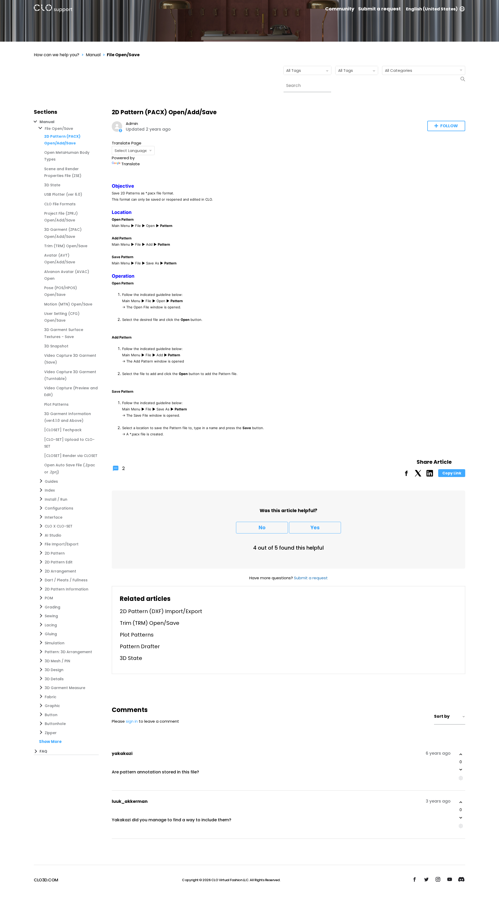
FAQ (43, 751)
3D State (52, 185)
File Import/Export (61, 544)
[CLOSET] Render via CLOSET (70, 455)
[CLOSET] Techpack (63, 430)
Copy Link (451, 473)
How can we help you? (56, 55)
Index (50, 490)
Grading (52, 607)
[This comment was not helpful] (461, 769)
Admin (132, 123)
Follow (449, 126)
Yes (315, 527)
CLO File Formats (60, 204)
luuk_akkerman (130, 801)
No (262, 527)
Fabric (50, 697)
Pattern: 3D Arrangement (68, 651)
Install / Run (56, 499)
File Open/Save (123, 55)
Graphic (52, 705)
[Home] (53, 9)
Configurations (59, 508)
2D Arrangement (60, 571)
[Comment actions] (460, 778)
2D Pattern (55, 553)
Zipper (51, 732)
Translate (130, 164)
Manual (93, 55)
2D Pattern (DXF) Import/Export (161, 611)
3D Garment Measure (65, 687)
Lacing (51, 625)
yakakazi (122, 753)
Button (51, 714)
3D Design (54, 669)
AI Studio (53, 535)
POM (49, 598)
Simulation (54, 643)
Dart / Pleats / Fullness (66, 580)
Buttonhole (55, 723)
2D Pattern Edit (59, 562)
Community (339, 8)
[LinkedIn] (429, 475)
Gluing (51, 634)
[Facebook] (406, 475)
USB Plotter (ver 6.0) (63, 194)
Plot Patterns (56, 404)
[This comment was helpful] (461, 754)
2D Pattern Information (66, 589)
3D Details (54, 679)
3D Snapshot (56, 346)
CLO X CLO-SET (59, 526)
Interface (53, 517)
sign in (132, 721)
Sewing (51, 616)
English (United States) (432, 9)
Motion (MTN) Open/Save (68, 304)
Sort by (442, 716)
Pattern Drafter (140, 646)
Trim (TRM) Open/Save (65, 246)
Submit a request (379, 8)
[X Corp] (418, 475)
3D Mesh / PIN (57, 661)
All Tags (293, 70)
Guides (51, 481)
